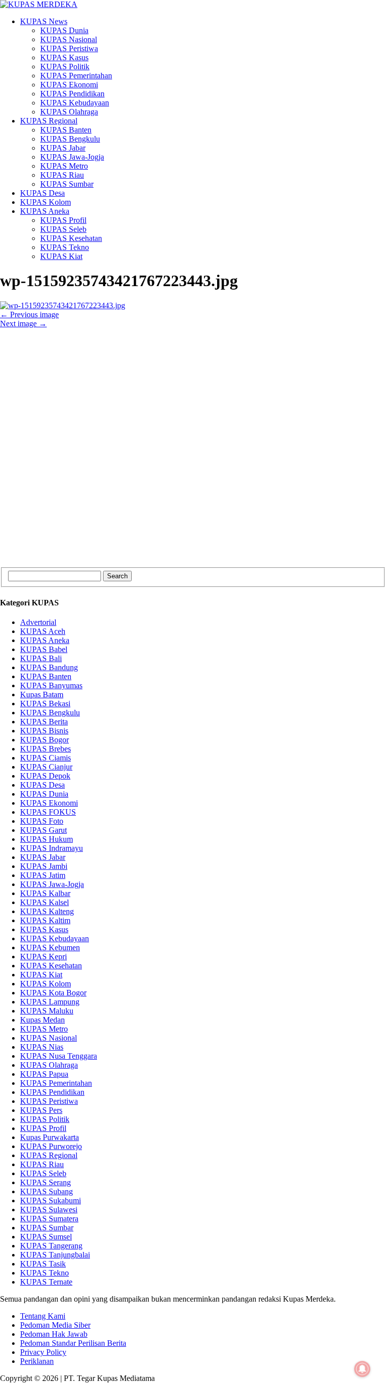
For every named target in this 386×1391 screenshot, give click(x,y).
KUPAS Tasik (43, 1263)
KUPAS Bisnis (44, 730)
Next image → (23, 323)
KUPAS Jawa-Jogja (72, 157)
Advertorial (38, 622)
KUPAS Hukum (46, 839)
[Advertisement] (193, 447)
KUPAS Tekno (64, 247)
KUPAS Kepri (43, 956)
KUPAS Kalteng (47, 911)
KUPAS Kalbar (45, 893)
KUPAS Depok (45, 776)
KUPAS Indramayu (51, 848)
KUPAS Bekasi (45, 703)
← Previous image (29, 314)
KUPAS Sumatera (49, 1218)
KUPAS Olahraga (69, 111)
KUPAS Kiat (61, 256)
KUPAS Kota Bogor (53, 992)
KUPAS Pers (41, 1110)
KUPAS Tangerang (51, 1245)
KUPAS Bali (41, 658)
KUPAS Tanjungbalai (55, 1254)
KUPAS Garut (43, 830)
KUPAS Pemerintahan (76, 75)
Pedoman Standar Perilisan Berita (73, 1343)
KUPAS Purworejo (51, 1146)
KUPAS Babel (43, 649)
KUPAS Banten (65, 129)
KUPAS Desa (42, 193)
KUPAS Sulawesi (48, 1209)
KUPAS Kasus (64, 57)
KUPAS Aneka (44, 211)
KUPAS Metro (64, 166)
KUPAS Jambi (43, 866)
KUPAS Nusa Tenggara (58, 1056)
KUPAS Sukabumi (50, 1200)
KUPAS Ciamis (45, 757)
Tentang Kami (42, 1316)
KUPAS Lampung (49, 1001)
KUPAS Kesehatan (71, 238)
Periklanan (37, 1361)
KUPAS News (43, 21)
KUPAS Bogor (44, 739)
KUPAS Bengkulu (70, 139)
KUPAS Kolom (45, 202)
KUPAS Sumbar (66, 184)
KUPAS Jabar (62, 148)
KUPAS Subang (46, 1191)
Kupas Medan (42, 1020)
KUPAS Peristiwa (69, 48)
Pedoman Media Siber (55, 1325)
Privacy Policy (43, 1352)
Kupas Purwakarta (49, 1137)
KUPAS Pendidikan (72, 93)
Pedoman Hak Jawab (53, 1334)
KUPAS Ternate (46, 1282)
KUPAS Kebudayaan (74, 102)
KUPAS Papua (44, 1074)
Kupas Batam (41, 694)
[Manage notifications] (362, 1369)
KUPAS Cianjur (46, 767)
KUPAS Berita (44, 721)
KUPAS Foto (41, 821)
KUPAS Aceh (42, 631)
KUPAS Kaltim (45, 920)
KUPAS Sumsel (46, 1236)
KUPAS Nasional (68, 39)
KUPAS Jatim (42, 875)
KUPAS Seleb (63, 229)
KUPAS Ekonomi (69, 84)
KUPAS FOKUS (48, 812)
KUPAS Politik (64, 66)
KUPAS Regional (48, 120)
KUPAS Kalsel (44, 902)
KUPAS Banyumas (51, 685)
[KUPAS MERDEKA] (193, 4)
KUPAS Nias (41, 1047)
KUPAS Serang (45, 1182)
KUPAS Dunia (64, 30)
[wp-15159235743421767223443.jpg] (62, 305)
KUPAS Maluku (46, 1010)
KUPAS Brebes (45, 748)
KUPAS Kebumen (50, 947)
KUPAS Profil (63, 220)
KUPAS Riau (62, 175)
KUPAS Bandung (49, 667)
